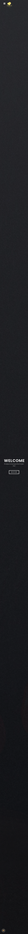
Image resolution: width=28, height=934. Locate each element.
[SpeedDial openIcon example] (3, 931)
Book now (14, 472)
